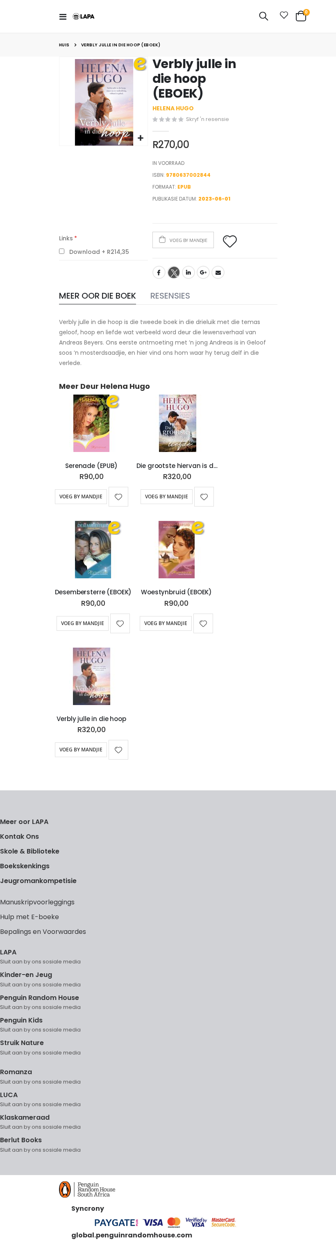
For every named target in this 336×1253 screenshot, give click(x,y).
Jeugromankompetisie (38, 881)
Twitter (173, 272)
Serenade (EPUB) (91, 466)
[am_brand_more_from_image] (91, 425)
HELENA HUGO (173, 108)
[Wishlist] (282, 16)
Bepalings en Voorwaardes (43, 931)
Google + (203, 272)
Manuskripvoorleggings (37, 902)
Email (218, 272)
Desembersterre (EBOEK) (93, 592)
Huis (64, 45)
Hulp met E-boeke (29, 917)
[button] (140, 138)
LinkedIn (188, 272)
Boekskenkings (25, 866)
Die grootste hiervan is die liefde (177, 466)
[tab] (97, 296)
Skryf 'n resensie (207, 119)
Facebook (159, 272)
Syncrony (87, 1208)
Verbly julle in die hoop (91, 719)
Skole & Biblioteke (29, 851)
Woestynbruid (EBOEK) (176, 592)
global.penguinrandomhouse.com (131, 1235)
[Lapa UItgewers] (84, 17)
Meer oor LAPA (24, 821)
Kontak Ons (19, 836)
